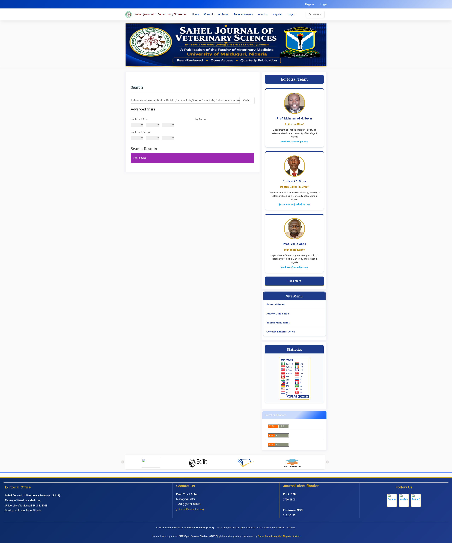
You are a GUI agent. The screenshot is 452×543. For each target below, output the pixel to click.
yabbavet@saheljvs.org (294, 267)
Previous (123, 462)
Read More (294, 281)
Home (195, 14)
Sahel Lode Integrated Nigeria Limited (279, 536)
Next (327, 462)
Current (208, 14)
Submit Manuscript (278, 322)
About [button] (262, 14)
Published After (140, 119)
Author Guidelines (277, 313)
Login (323, 4)
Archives (223, 14)
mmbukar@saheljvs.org (294, 141)
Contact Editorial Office (280, 331)
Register (310, 4)
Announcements (243, 14)
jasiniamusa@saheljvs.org (294, 204)
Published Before (141, 132)
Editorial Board (275, 304)
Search (316, 14)
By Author (201, 119)
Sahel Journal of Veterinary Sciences (161, 14)
